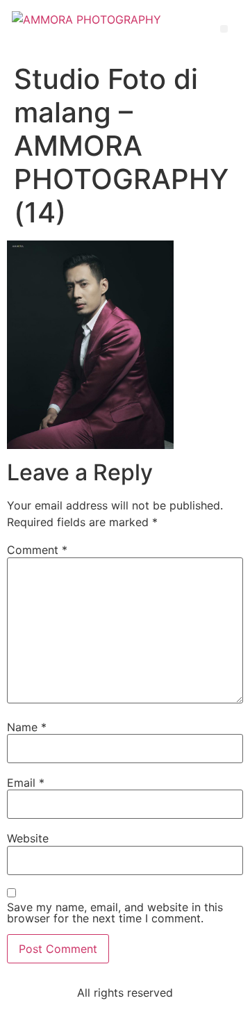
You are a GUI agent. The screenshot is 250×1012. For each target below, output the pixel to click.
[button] (224, 29)
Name (27, 727)
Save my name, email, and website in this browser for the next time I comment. (115, 912)
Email (25, 782)
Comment (37, 549)
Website (28, 838)
